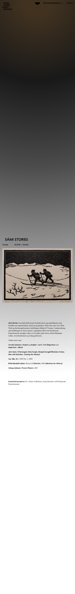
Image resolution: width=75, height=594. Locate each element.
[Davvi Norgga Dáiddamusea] (7, 6)
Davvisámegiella (52, 3)
